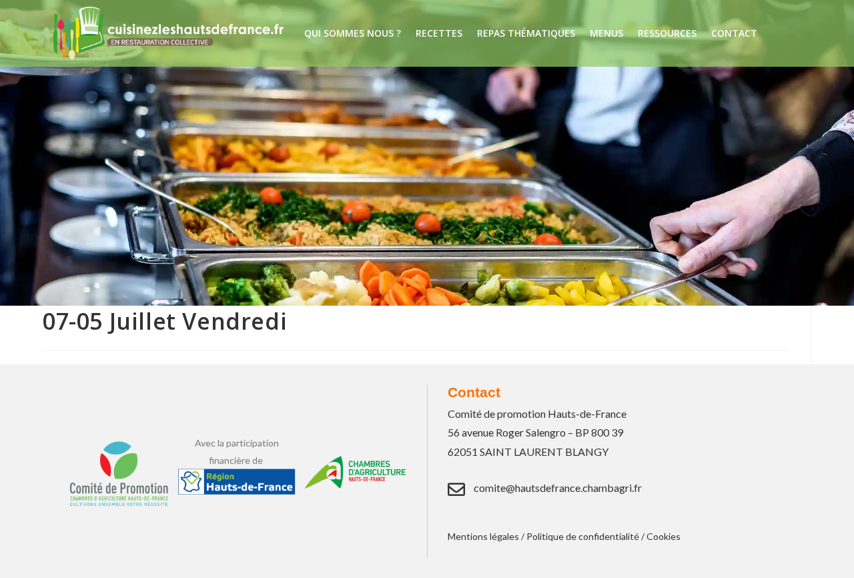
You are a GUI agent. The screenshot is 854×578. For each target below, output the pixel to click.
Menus (606, 33)
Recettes (439, 33)
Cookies (664, 536)
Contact (734, 33)
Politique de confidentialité (582, 536)
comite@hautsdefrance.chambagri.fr (558, 487)
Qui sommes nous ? (352, 33)
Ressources (667, 33)
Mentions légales (483, 536)
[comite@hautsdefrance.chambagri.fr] (456, 489)
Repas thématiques (526, 33)
